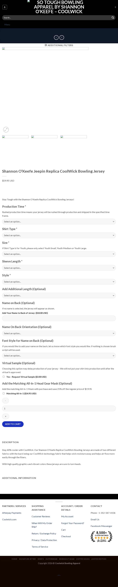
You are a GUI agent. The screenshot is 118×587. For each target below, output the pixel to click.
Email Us (95, 519)
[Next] (110, 90)
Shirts (41, 559)
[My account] (4, 7)
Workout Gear (66, 559)
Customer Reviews (41, 516)
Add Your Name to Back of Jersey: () (25, 313)
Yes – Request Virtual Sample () (26, 377)
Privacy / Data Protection (44, 540)
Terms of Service (40, 546)
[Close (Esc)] (3, 570)
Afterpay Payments (11, 512)
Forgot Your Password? (72, 523)
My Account (67, 516)
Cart (63, 529)
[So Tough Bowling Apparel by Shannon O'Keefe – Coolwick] (59, 7)
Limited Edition (98, 559)
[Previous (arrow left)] (3, 582)
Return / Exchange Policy (44, 533)
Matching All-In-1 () (21, 393)
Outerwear (51, 559)
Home (14, 559)
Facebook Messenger (101, 526)
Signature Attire (27, 559)
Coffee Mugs (83, 559)
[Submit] (112, 17)
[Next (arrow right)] (11, 582)
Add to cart (13, 424)
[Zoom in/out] (11, 570)
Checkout (66, 536)
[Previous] (8, 90)
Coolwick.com (9, 519)
